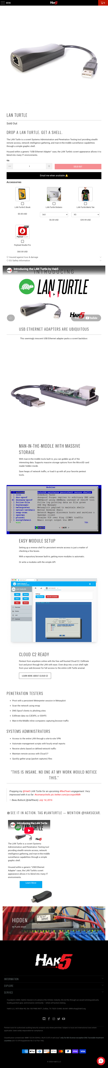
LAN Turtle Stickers (54, 207)
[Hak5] (54, 3)
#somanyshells (42, 794)
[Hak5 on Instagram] (54, 1019)
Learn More (31, 883)
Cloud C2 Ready (34, 654)
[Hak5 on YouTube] (64, 1019)
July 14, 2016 (45, 800)
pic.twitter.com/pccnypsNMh (66, 794)
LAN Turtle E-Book (22, 207)
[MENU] (1, 3)
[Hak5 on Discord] (44, 1019)
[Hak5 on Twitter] (59, 1019)
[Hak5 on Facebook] (49, 1019)
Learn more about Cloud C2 (35, 675)
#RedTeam (65, 791)
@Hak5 (26, 791)
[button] (101, 1061)
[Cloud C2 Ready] (54, 610)
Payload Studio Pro (22, 245)
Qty (8, 160)
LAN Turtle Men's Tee (85, 207)
